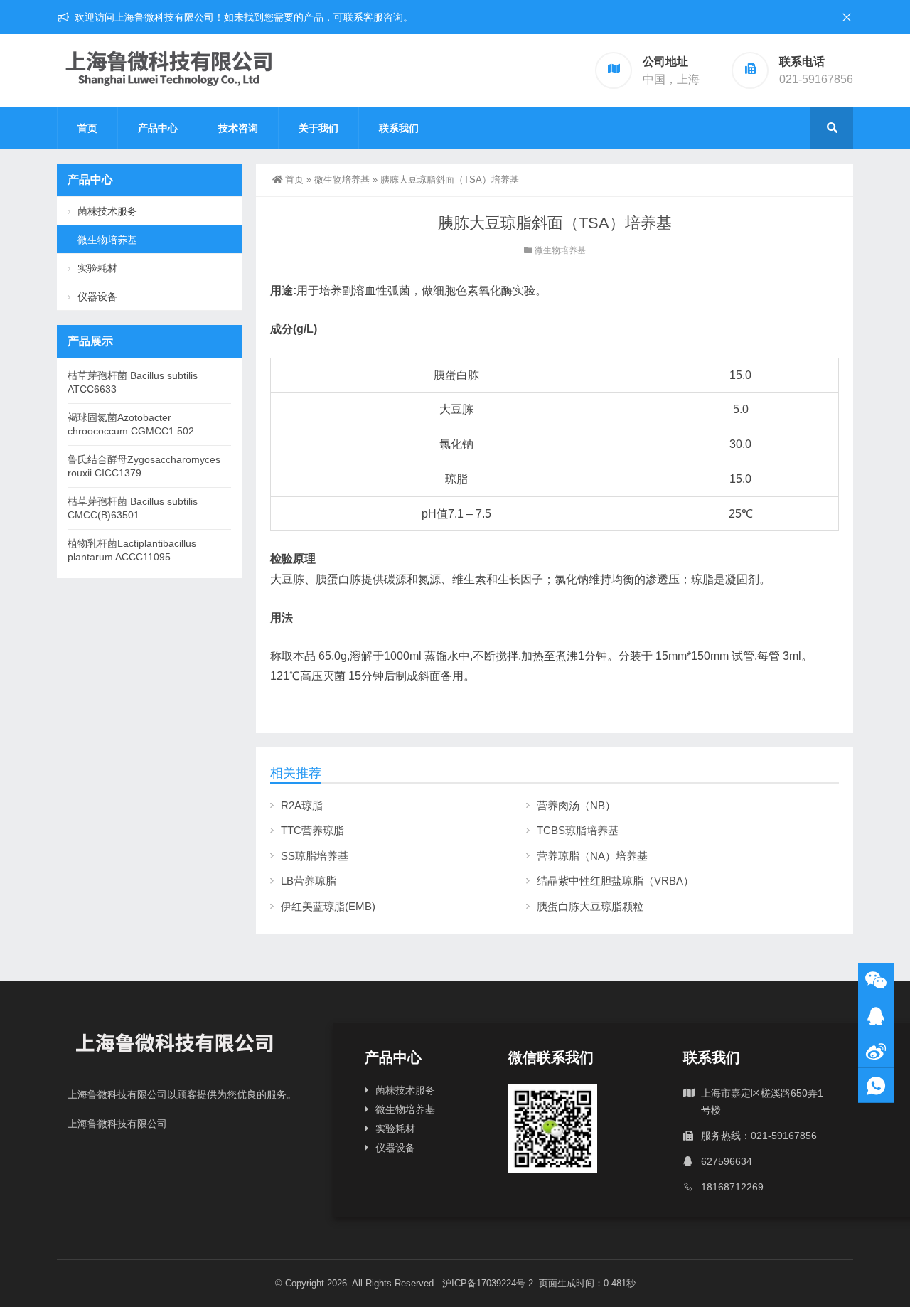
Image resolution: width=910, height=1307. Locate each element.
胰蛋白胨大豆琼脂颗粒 (590, 906)
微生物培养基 (342, 179)
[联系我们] (876, 1015)
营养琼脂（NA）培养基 (592, 856)
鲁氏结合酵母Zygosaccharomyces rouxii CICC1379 (144, 466)
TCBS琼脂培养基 (578, 830)
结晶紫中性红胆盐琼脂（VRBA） (615, 881)
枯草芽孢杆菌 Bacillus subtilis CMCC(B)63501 (133, 508)
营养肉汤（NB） (576, 805)
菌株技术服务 (107, 211)
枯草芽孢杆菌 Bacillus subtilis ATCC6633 (133, 382)
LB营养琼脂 (308, 881)
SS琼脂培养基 (314, 856)
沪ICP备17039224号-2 (487, 1283)
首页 (87, 128)
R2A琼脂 (302, 805)
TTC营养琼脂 (312, 830)
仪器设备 (97, 296)
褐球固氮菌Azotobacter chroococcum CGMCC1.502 (131, 424)
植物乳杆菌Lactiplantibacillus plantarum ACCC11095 (132, 550)
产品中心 (158, 128)
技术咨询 (238, 128)
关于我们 (318, 128)
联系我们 (399, 128)
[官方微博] (876, 1050)
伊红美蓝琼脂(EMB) (328, 906)
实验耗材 (97, 268)
